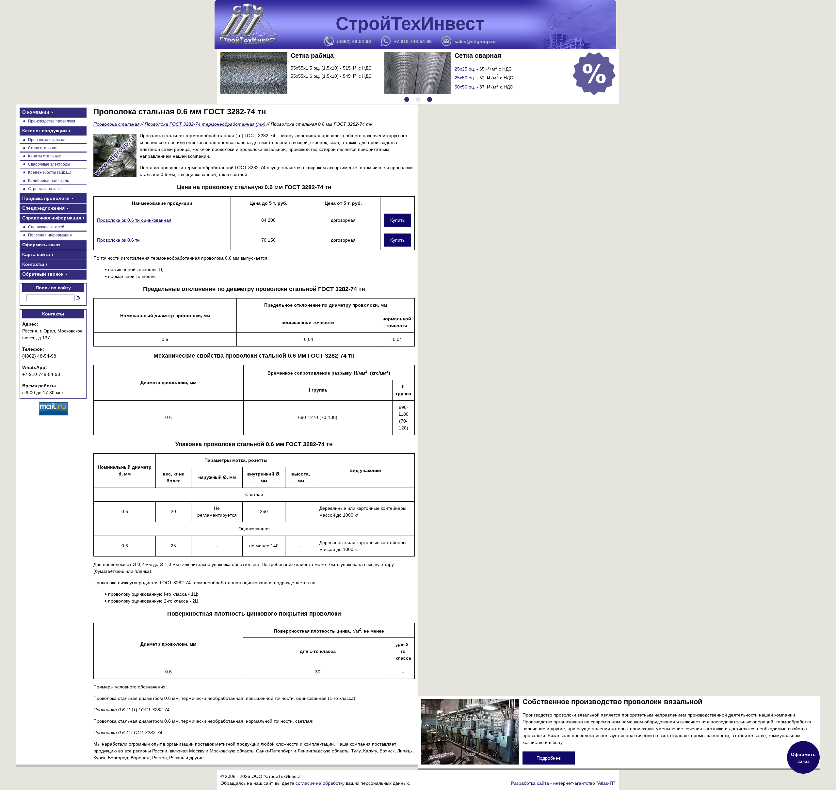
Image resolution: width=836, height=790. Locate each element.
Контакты (33, 264)
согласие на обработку (320, 783)
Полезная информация (50, 235)
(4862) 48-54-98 (354, 41)
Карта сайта (36, 254)
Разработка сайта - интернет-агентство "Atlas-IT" (563, 783)
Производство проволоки (51, 121)
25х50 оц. (465, 77)
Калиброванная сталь (48, 180)
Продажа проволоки (46, 198)
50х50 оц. (465, 86)
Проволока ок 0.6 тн (118, 240)
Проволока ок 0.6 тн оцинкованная (134, 220)
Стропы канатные (45, 188)
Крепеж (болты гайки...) (49, 172)
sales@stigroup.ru (475, 41)
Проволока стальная (47, 139)
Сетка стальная (42, 148)
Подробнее (549, 758)
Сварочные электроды (49, 164)
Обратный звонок (42, 274)
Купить (397, 220)
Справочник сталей (46, 227)
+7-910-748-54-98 (413, 41)
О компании (35, 112)
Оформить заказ (41, 244)
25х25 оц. (465, 69)
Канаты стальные (44, 156)
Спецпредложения (43, 208)
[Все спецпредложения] (594, 73)
